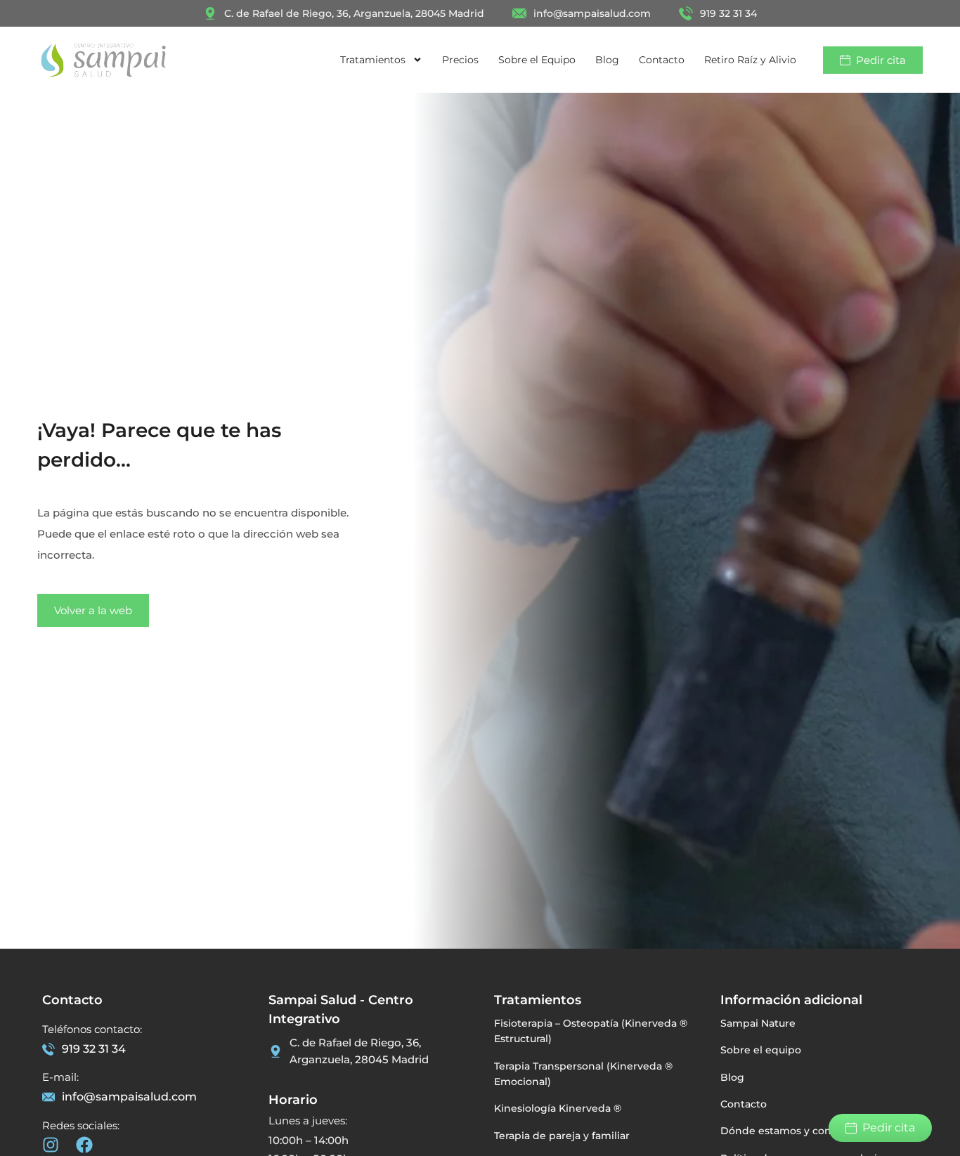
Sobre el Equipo (537, 59)
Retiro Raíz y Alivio (750, 59)
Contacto (662, 59)
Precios (460, 59)
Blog (607, 59)
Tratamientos (373, 59)
